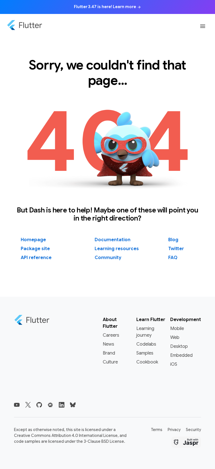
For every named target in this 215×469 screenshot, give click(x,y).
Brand (109, 353)
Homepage (33, 240)
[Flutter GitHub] (39, 405)
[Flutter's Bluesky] (73, 405)
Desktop (179, 346)
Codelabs (146, 344)
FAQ (172, 257)
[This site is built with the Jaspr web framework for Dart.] (186, 443)
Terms (156, 429)
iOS (173, 364)
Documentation (112, 240)
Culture (110, 362)
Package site (35, 249)
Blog (173, 240)
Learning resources (117, 249)
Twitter (176, 249)
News (108, 344)
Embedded (181, 355)
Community (108, 257)
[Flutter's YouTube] (17, 405)
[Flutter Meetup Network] (50, 405)
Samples (144, 353)
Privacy (174, 429)
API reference (36, 257)
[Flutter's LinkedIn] (61, 405)
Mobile (177, 328)
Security (193, 429)
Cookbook (147, 362)
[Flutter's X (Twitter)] (28, 405)
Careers (111, 335)
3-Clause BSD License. (104, 441)
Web (174, 337)
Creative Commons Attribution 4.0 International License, (66, 435)
